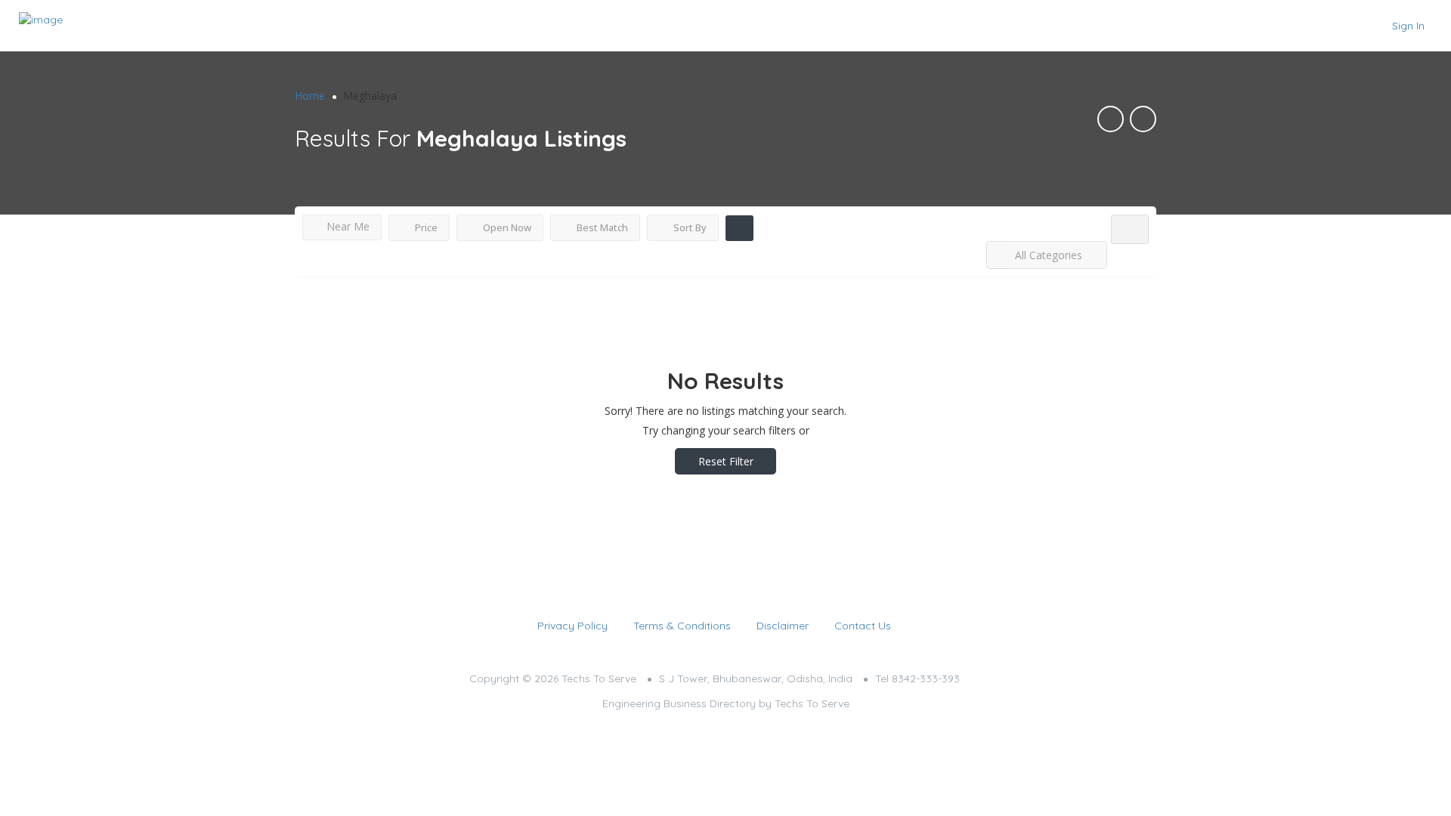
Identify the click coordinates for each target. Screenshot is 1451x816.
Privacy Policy (572, 625)
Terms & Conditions (682, 625)
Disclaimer (782, 625)
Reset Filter (725, 461)
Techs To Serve (812, 703)
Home (310, 95)
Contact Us (862, 625)
